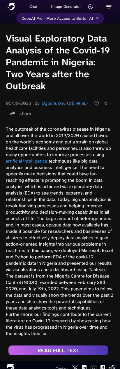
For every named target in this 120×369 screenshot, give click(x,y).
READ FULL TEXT (59, 350)
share (25, 113)
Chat (33, 6)
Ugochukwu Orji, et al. (64, 103)
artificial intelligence (26, 161)
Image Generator (66, 6)
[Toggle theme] (90, 6)
